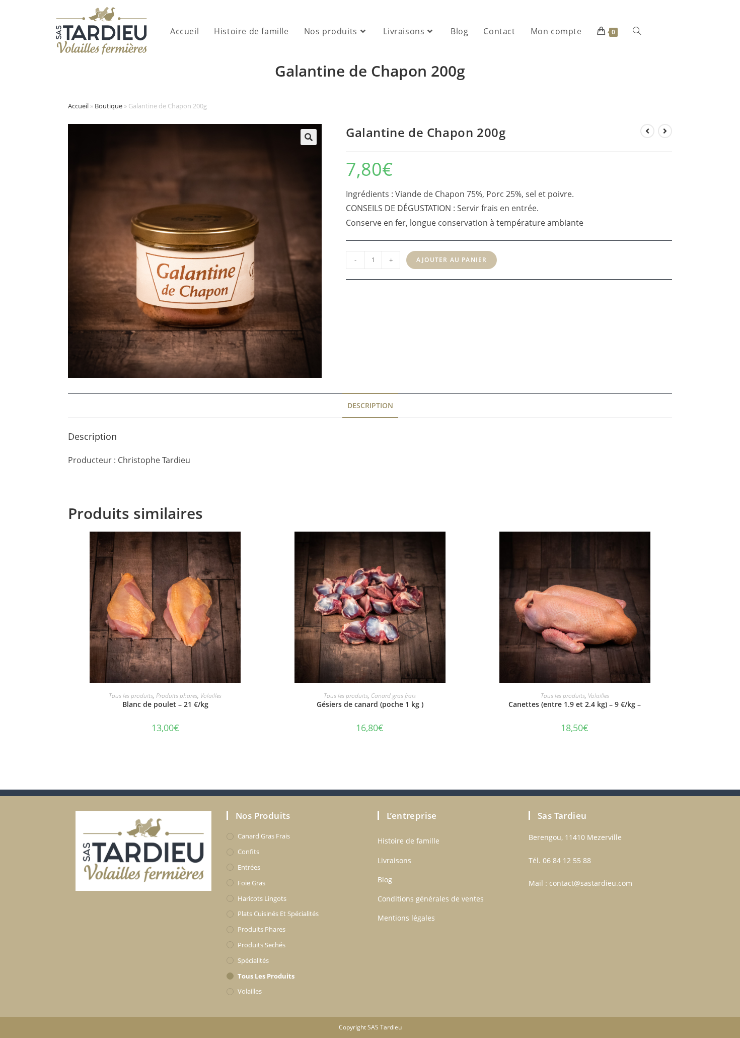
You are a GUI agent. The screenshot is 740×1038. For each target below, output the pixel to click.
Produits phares (176, 695)
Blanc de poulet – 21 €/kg (165, 704)
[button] (309, 137)
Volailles (210, 695)
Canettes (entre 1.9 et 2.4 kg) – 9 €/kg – (574, 704)
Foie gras (251, 882)
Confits (248, 851)
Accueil (78, 105)
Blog (385, 879)
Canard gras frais (393, 695)
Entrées (249, 867)
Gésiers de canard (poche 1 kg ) (370, 704)
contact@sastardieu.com (590, 883)
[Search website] (636, 31)
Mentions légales (406, 918)
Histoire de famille (408, 841)
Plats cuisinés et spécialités (278, 913)
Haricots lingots (262, 898)
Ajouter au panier (451, 259)
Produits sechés (261, 944)
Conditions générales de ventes (431, 898)
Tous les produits (131, 695)
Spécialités (253, 960)
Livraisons (394, 860)
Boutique (108, 105)
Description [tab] (370, 405)
